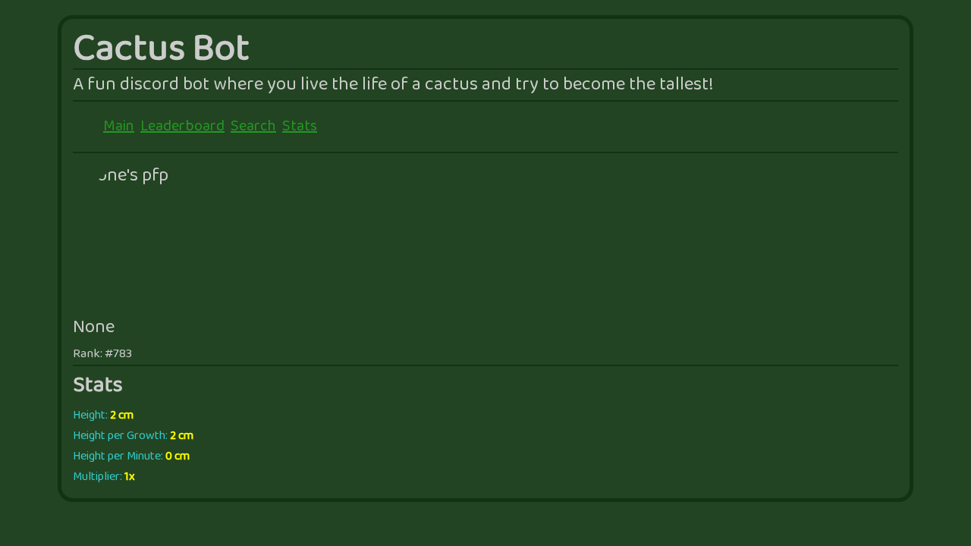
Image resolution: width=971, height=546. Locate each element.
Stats (299, 127)
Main (118, 127)
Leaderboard (182, 127)
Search (253, 127)
